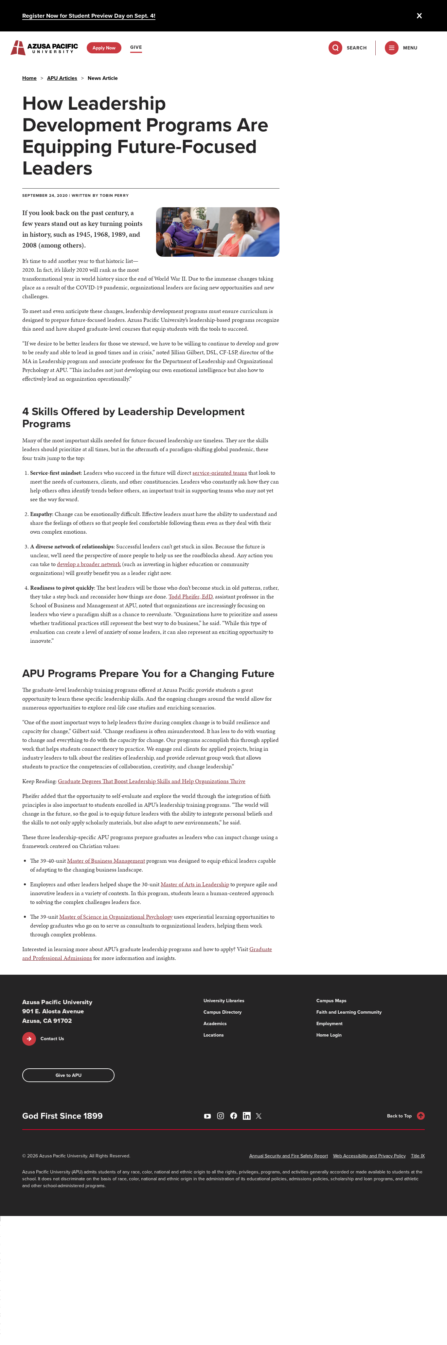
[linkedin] (247, 1116)
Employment (329, 1023)
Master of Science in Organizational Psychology (115, 916)
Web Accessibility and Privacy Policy (369, 1155)
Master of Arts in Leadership (195, 884)
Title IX (418, 1155)
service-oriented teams (219, 473)
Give (136, 47)
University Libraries (224, 1000)
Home (29, 78)
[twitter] (260, 1116)
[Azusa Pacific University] (44, 47)
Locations (214, 1035)
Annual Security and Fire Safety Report (288, 1155)
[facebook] (234, 1115)
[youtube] (207, 1116)
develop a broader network (89, 564)
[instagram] (220, 1116)
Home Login (329, 1035)
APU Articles (62, 78)
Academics (215, 1023)
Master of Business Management (106, 861)
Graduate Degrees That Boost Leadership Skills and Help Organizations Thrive (151, 781)
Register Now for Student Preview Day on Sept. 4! (88, 15)
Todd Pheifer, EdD (190, 596)
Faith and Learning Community (349, 1012)
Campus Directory (222, 1012)
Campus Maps (331, 1000)
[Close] (419, 15)
